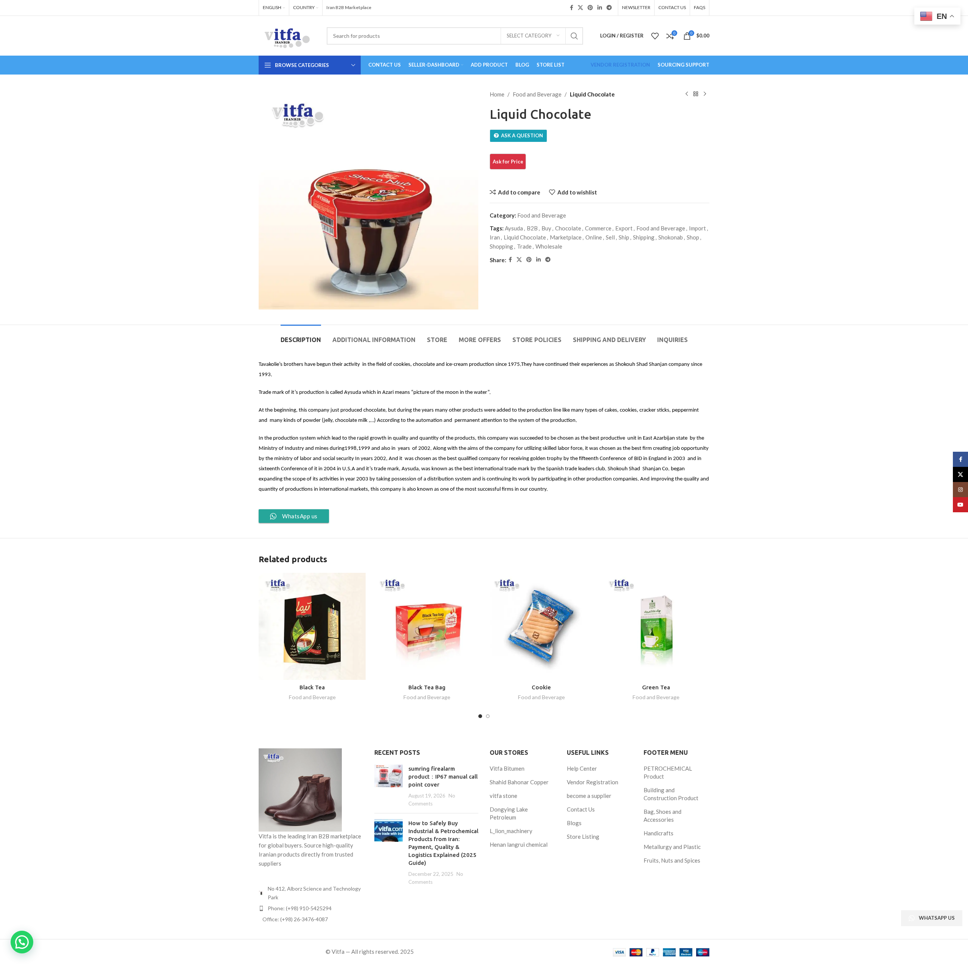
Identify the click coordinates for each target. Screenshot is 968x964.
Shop (693, 237)
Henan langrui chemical (519, 844)
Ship (624, 237)
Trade (524, 246)
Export (624, 228)
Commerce (598, 228)
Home (497, 94)
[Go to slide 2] (488, 716)
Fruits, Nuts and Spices (672, 860)
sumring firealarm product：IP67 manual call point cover (443, 776)
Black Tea (312, 687)
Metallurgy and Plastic (672, 846)
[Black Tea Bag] (426, 626)
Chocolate (568, 228)
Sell (610, 237)
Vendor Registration (592, 782)
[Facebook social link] (572, 8)
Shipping (644, 237)
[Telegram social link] (609, 8)
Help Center (582, 768)
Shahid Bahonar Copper (519, 782)
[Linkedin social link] (599, 8)
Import (697, 228)
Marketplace (566, 237)
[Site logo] (287, 34)
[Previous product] (686, 94)
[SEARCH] (574, 36)
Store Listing (583, 836)
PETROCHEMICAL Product (668, 772)
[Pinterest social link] (590, 8)
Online (593, 237)
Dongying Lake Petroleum (509, 813)
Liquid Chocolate (525, 237)
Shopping (501, 246)
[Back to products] (695, 94)
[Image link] (300, 789)
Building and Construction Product (671, 794)
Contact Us (581, 809)
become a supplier (589, 795)
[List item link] (311, 908)
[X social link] (580, 8)
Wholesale (548, 246)
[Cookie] (541, 626)
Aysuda (514, 228)
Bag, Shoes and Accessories (662, 815)
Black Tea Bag (426, 687)
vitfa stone (503, 795)
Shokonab (670, 237)
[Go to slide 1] (480, 716)
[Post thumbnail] (388, 786)
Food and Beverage (537, 94)
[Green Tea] (655, 626)
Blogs (574, 822)
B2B (532, 228)
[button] (22, 942)
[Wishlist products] (654, 36)
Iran (495, 237)
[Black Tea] (312, 626)
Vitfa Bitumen (507, 768)
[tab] (301, 336)
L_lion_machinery (511, 830)
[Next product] (704, 94)
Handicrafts (658, 833)
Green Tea (656, 687)
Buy (546, 228)
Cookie (541, 687)
